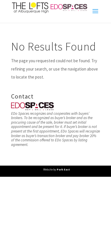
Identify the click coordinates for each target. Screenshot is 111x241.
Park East (63, 169)
